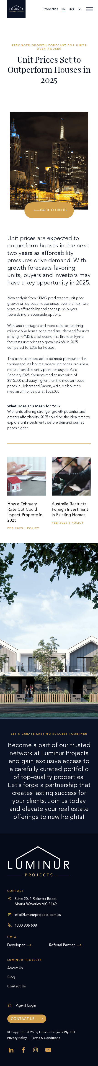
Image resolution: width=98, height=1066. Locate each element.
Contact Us (16, 986)
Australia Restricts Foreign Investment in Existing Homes (70, 509)
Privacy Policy (17, 1038)
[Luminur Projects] (16, 9)
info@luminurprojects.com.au (38, 914)
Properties (50, 9)
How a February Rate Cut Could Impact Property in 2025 (24, 512)
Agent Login (26, 1005)
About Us (15, 968)
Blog (11, 977)
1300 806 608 (26, 925)
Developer (16, 945)
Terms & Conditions (45, 1038)
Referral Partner (62, 945)
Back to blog (53, 210)
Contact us (22, 1019)
